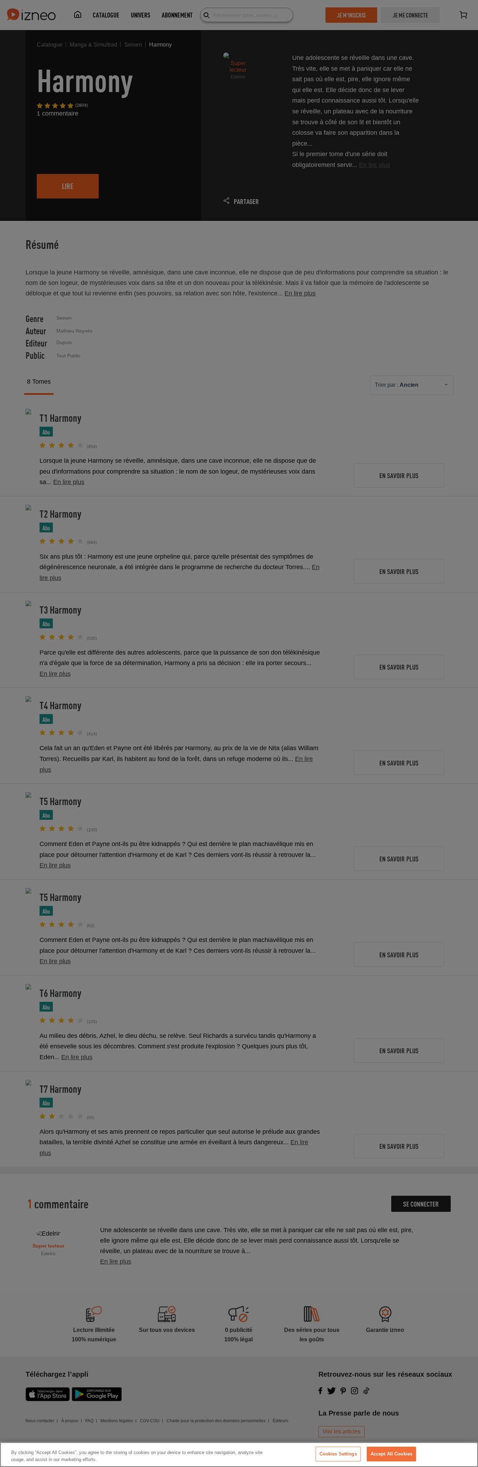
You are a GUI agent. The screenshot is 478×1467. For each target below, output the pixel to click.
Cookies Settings (338, 1453)
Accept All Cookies (391, 1453)
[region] (239, 1454)
